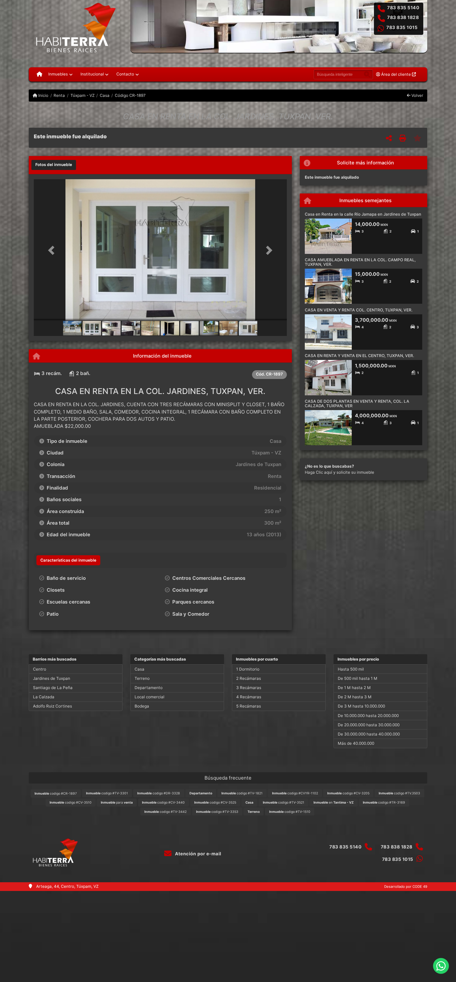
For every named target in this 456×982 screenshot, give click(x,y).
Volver (416, 95)
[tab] (53, 165)
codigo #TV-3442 (165, 812)
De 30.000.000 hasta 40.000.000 (369, 734)
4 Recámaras (248, 696)
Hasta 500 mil (351, 669)
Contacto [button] (125, 74)
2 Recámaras (248, 678)
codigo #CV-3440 (163, 802)
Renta (59, 95)
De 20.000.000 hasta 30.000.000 (369, 724)
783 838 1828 (403, 17)
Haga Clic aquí (318, 472)
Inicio (42, 95)
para (117, 802)
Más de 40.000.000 (356, 743)
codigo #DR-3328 (158, 793)
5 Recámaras (248, 706)
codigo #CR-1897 (56, 793)
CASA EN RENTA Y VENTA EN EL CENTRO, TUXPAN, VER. (359, 355)
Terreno (142, 678)
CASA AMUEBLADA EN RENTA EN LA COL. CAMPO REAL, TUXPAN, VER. (360, 262)
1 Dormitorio (247, 669)
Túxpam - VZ (82, 95)
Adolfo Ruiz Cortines (52, 706)
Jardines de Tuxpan (51, 678)
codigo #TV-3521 (283, 802)
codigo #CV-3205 (348, 793)
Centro (39, 669)
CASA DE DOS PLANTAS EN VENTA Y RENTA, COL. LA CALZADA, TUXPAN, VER (357, 403)
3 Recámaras (248, 687)
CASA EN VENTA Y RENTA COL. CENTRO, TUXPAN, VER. (358, 309)
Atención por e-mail (197, 853)
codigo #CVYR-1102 (295, 793)
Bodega (142, 706)
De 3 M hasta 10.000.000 (361, 706)
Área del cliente (396, 74)
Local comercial (149, 696)
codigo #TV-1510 (289, 812)
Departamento (149, 687)
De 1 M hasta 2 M (354, 687)
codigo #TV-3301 (107, 793)
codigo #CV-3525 (215, 802)
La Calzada (43, 696)
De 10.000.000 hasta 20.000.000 (368, 715)
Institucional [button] (92, 74)
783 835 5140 (403, 7)
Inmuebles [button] (58, 74)
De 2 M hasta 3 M (355, 696)
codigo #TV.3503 (399, 793)
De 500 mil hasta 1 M (357, 678)
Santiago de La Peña (53, 687)
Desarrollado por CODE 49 (405, 886)
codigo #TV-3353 (217, 812)
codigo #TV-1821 (242, 793)
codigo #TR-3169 (384, 802)
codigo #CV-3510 (71, 802)
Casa (105, 95)
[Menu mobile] (39, 74)
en (334, 802)
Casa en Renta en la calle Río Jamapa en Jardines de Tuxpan (363, 214)
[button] (53, 250)
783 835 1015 (401, 27)
